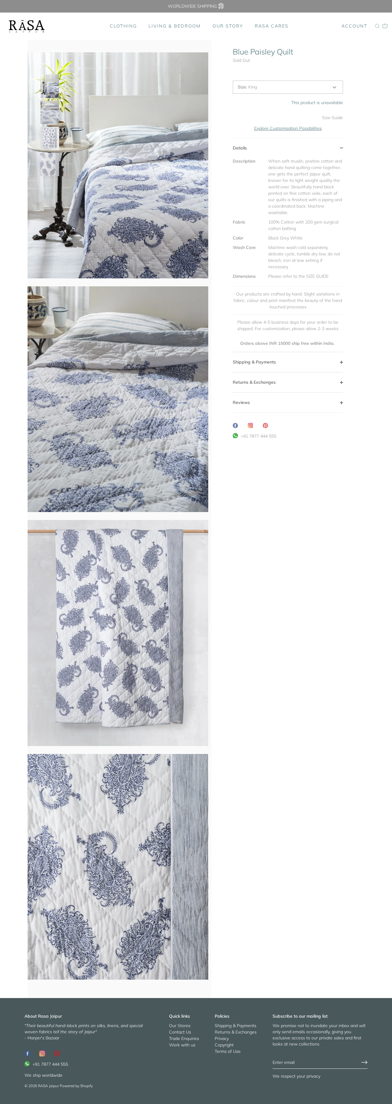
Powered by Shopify (76, 1085)
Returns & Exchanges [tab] (254, 382)
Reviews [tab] (241, 402)
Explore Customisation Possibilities (288, 128)
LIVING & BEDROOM (175, 26)
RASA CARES (271, 26)
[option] (50, 87)
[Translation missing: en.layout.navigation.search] (377, 26)
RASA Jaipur (48, 1085)
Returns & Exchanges (236, 1032)
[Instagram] (42, 1053)
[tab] (288, 255)
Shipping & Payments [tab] (254, 362)
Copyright (224, 1045)
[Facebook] (27, 1053)
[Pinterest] (57, 1053)
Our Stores (179, 1025)
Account (354, 26)
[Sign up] (364, 1062)
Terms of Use (228, 1051)
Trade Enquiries (184, 1038)
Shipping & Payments (235, 1025)
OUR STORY (228, 26)
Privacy (222, 1038)
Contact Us (180, 1032)
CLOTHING (123, 26)
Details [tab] (240, 148)
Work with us (182, 1045)
